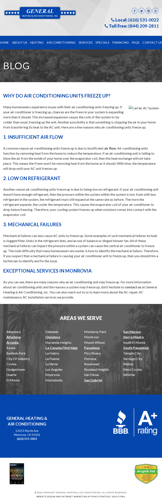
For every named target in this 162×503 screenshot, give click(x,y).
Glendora (52, 337)
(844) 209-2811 (143, 25)
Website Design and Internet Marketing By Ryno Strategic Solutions (80, 496)
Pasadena (92, 348)
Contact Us (152, 42)
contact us (133, 287)
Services (86, 42)
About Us (19, 42)
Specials (102, 42)
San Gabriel (93, 380)
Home (4, 42)
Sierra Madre (133, 337)
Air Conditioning (61, 42)
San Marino (132, 332)
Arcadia (12, 342)
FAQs (135, 42)
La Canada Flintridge (61, 348)
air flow (110, 148)
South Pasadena (135, 348)
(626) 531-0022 (143, 19)
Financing (120, 42)
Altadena (13, 337)
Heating (36, 42)
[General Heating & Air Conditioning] (40, 12)
